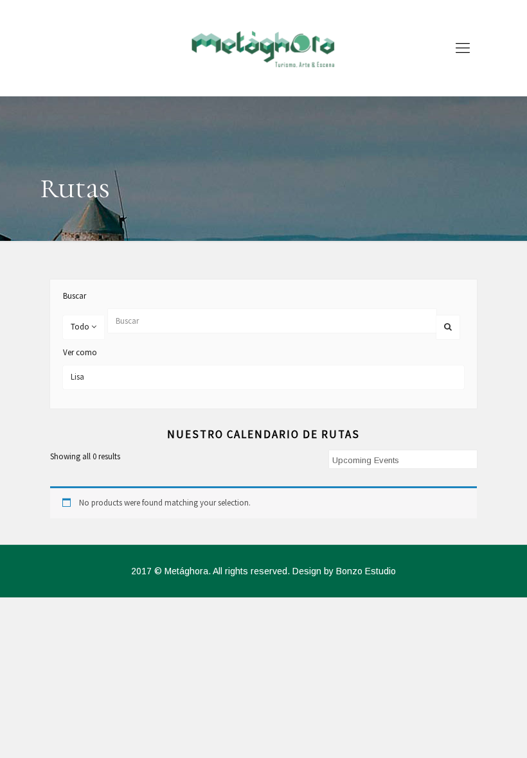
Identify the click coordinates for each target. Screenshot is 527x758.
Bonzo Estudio (366, 571)
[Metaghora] (263, 48)
